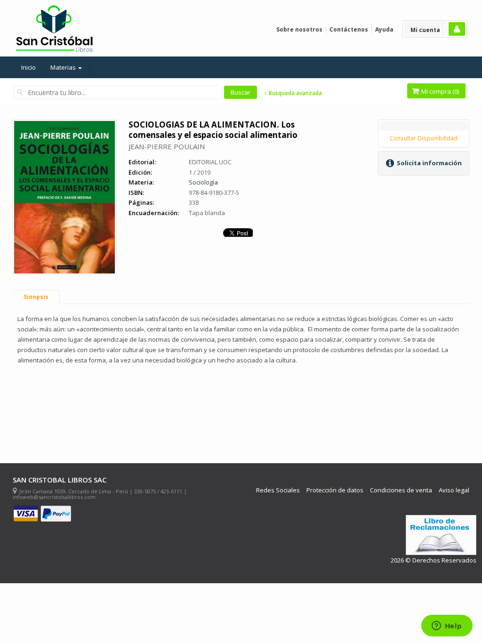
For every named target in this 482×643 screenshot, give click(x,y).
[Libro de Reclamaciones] (441, 535)
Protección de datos (334, 490)
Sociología (203, 182)
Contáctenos (348, 29)
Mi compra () (439, 91)
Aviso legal (454, 490)
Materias (63, 67)
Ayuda (384, 29)
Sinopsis (36, 297)
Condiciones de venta (401, 490)
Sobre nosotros (299, 29)
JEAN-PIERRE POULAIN (167, 146)
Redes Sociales (278, 490)
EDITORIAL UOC (210, 162)
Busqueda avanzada (294, 93)
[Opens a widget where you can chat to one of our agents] (447, 626)
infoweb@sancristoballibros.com (54, 496)
